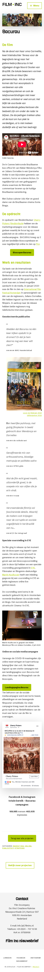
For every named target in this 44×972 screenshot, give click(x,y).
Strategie (20, 848)
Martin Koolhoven (10, 574)
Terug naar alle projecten (22, 838)
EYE (33, 567)
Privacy (36, 967)
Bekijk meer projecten (20, 865)
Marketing (18, 846)
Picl (37, 244)
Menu (36, 5)
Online (28, 846)
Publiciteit (8, 848)
